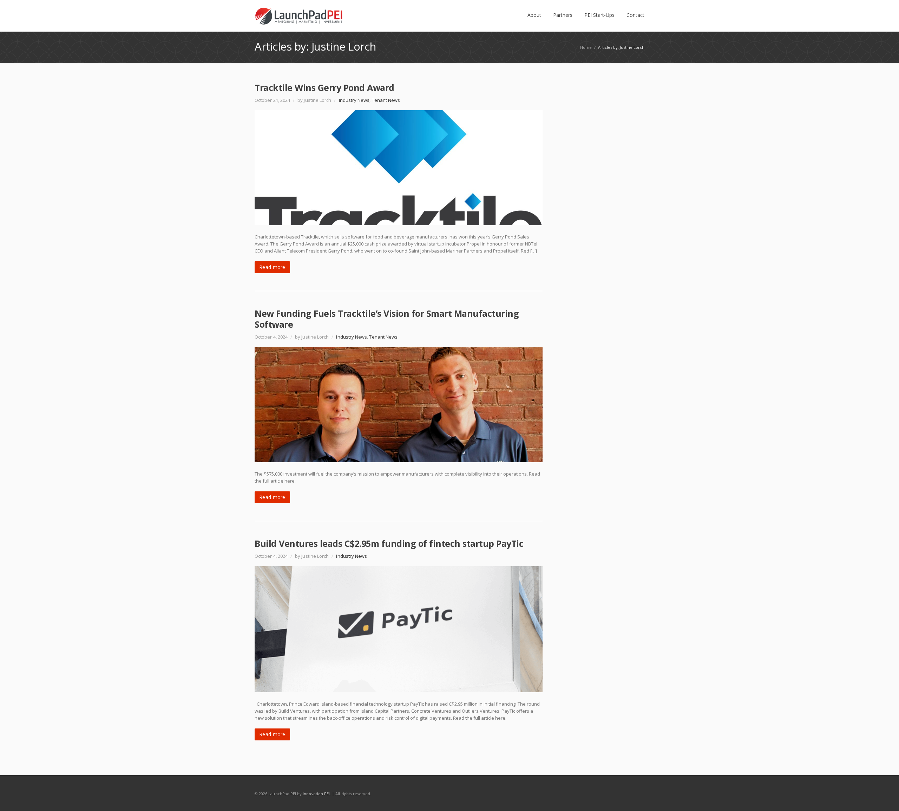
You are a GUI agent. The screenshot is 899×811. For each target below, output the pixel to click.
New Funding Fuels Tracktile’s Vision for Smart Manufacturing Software (387, 318)
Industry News (354, 100)
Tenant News (386, 100)
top (885, 797)
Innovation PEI (316, 793)
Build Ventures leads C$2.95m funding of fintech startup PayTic (389, 543)
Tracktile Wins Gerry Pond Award (324, 87)
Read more (272, 267)
